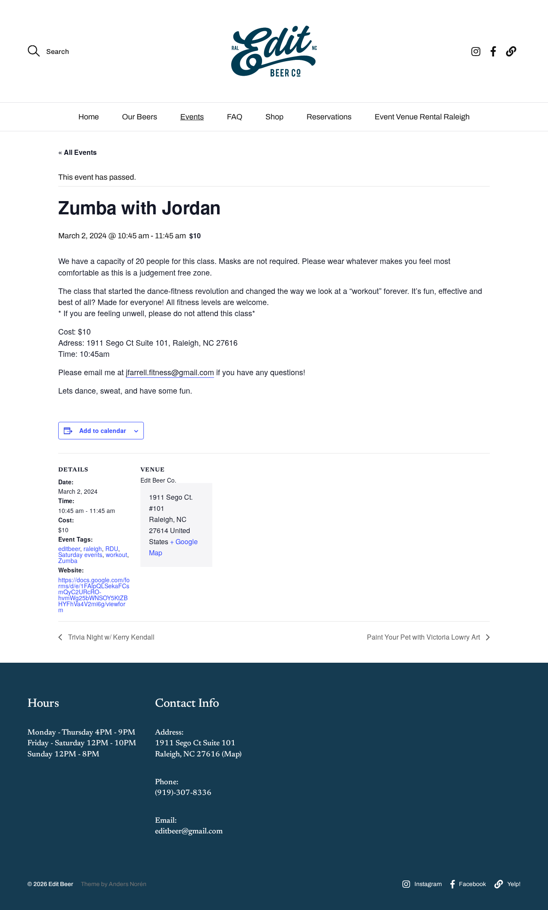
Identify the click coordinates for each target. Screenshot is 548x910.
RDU (111, 548)
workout (116, 554)
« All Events (77, 152)
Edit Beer (60, 884)
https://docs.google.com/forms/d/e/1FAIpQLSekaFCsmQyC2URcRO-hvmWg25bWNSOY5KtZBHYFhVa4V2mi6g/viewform (94, 594)
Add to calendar (102, 430)
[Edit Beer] (274, 51)
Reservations (329, 117)
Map (231, 755)
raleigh (92, 548)
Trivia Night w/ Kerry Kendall (110, 637)
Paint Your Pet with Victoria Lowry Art (424, 637)
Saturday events (80, 554)
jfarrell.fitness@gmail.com (170, 371)
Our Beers (139, 117)
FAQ (234, 117)
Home (88, 117)
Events (192, 117)
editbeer (69, 548)
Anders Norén (127, 884)
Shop (274, 117)
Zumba (67, 560)
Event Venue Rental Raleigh (422, 117)
